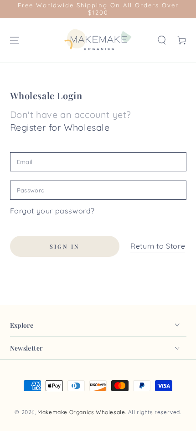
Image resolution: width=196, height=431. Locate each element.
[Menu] (15, 40)
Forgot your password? (52, 210)
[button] (162, 40)
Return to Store (157, 245)
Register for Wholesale (60, 127)
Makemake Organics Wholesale (81, 412)
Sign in (65, 246)
